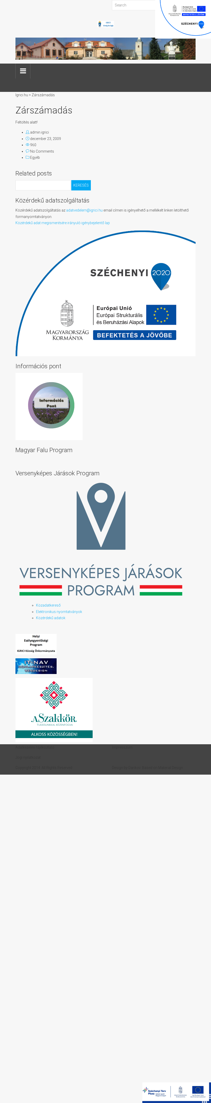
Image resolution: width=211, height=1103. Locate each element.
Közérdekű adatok (50, 618)
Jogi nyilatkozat (28, 757)
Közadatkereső (48, 605)
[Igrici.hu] (105, 24)
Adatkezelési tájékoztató (34, 747)
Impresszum (122, 747)
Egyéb (35, 157)
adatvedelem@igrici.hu (84, 210)
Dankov (134, 768)
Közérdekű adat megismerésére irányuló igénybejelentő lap (62, 223)
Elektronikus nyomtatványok (59, 612)
